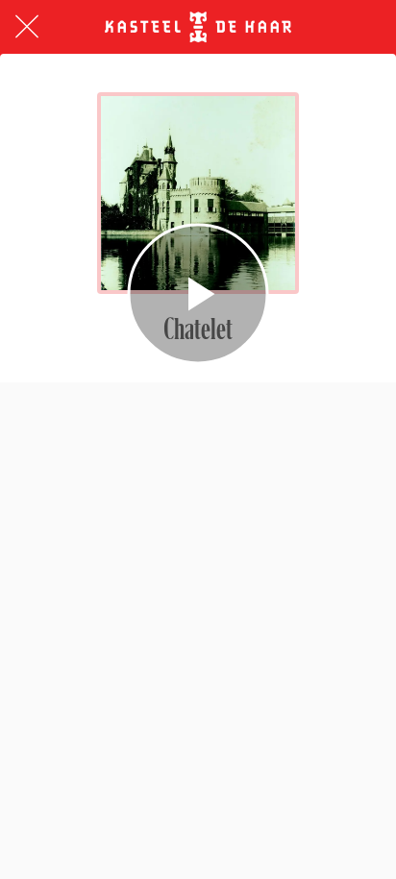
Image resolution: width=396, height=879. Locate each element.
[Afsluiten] (26, 26)
